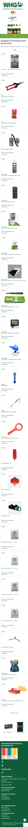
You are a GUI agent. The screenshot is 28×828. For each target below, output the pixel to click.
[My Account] (14, 25)
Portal (6, 46)
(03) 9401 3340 (14, 18)
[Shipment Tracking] (17, 25)
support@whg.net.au (7, 789)
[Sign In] (19, 25)
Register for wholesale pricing (7, 73)
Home (2, 46)
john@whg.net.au (5, 799)
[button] (15, 36)
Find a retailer (4, 75)
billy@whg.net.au (5, 811)
